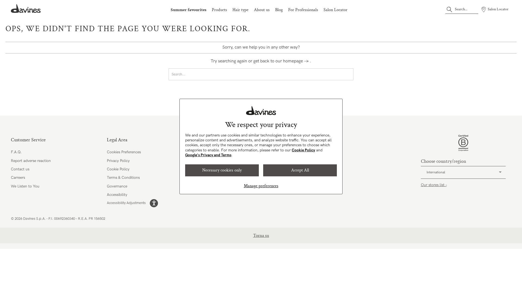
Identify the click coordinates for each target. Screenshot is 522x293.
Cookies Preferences (124, 152)
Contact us (20, 169)
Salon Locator (335, 10)
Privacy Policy (118, 160)
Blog (279, 10)
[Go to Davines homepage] (26, 8)
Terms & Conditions (123, 177)
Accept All (300, 170)
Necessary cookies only (222, 170)
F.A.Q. (16, 152)
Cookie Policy (303, 150)
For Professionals (303, 10)
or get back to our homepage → (278, 61)
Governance (117, 186)
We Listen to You (25, 186)
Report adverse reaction (31, 160)
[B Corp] (463, 143)
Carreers (18, 177)
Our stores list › (434, 185)
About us (262, 10)
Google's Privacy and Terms (208, 155)
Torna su (261, 235)
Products (219, 10)
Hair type (240, 10)
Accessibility (117, 194)
